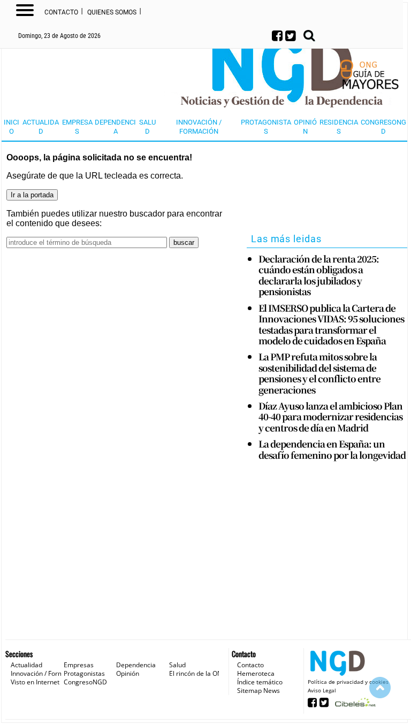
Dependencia (115, 126)
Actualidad (40, 126)
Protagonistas (266, 126)
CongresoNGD (383, 126)
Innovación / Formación (199, 126)
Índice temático (260, 682)
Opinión (305, 126)
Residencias (338, 126)
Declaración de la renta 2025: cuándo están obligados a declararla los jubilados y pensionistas (318, 275)
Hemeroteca (256, 673)
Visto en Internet (35, 682)
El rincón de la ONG (198, 673)
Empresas (77, 126)
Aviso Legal (322, 690)
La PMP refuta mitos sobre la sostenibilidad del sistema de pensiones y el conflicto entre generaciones (319, 373)
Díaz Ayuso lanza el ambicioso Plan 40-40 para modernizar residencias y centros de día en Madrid (330, 416)
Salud (147, 126)
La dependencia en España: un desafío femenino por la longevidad (332, 449)
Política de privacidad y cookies (348, 681)
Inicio (11, 126)
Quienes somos (111, 12)
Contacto (61, 12)
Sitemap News (258, 690)
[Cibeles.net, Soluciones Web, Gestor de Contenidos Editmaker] (354, 705)
